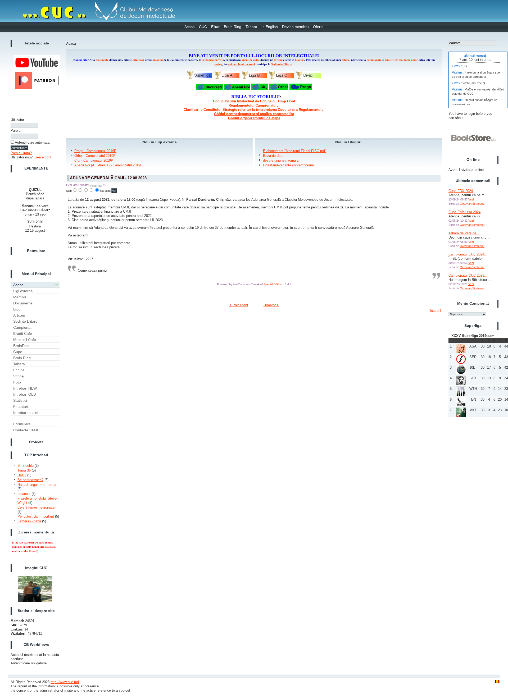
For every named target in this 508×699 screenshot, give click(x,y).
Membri (19, 297)
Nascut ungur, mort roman (37, 485)
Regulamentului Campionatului (254, 105)
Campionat (22, 327)
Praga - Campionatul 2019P (95, 151)
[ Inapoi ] (435, 311)
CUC (203, 27)
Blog (17, 309)
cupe (388, 59)
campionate (374, 59)
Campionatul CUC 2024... (467, 254)
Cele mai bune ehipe (405, 59)
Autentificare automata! (33, 142)
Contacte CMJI (25, 430)
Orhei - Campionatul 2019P (95, 156)
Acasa (189, 27)
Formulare (22, 424)
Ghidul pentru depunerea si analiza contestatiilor (254, 114)
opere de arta (250, 59)
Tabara (251, 27)
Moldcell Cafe (24, 339)
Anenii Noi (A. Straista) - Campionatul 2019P (108, 165)
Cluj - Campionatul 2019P (93, 160)
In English (269, 27)
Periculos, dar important (35, 516)
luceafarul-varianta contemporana (288, 165)
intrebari (138, 59)
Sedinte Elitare (25, 321)
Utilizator (17, 120)
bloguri (299, 59)
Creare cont (42, 157)
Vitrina (18, 376)
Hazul (21, 475)
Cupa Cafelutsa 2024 (464, 212)
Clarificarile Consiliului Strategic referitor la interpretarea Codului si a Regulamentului (254, 110)
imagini (158, 59)
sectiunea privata (213, 59)
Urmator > (271, 305)
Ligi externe (23, 291)
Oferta (318, 27)
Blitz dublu (25, 466)
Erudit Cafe (22, 333)
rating (218, 64)
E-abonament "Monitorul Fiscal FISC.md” (294, 151)
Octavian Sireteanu (472, 203)
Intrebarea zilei (25, 412)
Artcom (19, 315)
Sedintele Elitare (281, 64)
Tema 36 (24, 470)
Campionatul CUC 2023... (467, 275)
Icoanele (23, 494)
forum (278, 59)
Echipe (19, 370)
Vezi (471, 199)
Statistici (20, 400)
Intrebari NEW (25, 388)
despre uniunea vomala (280, 160)
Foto (17, 382)
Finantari (20, 406)
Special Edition (273, 284)
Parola (15, 131)
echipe (346, 59)
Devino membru (295, 27)
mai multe (102, 59)
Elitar (215, 27)
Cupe (17, 352)
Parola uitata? (21, 153)
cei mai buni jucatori (241, 64)
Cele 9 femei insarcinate (36, 507)
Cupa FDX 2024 (460, 191)
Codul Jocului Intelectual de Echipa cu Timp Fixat (254, 101)
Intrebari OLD (24, 394)
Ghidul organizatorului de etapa (254, 118)
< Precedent (238, 305)
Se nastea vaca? (30, 480)
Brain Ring (232, 27)
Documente (23, 303)
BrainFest (21, 346)
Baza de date (273, 156)
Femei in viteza (29, 521)
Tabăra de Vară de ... (464, 233)
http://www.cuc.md (65, 682)
